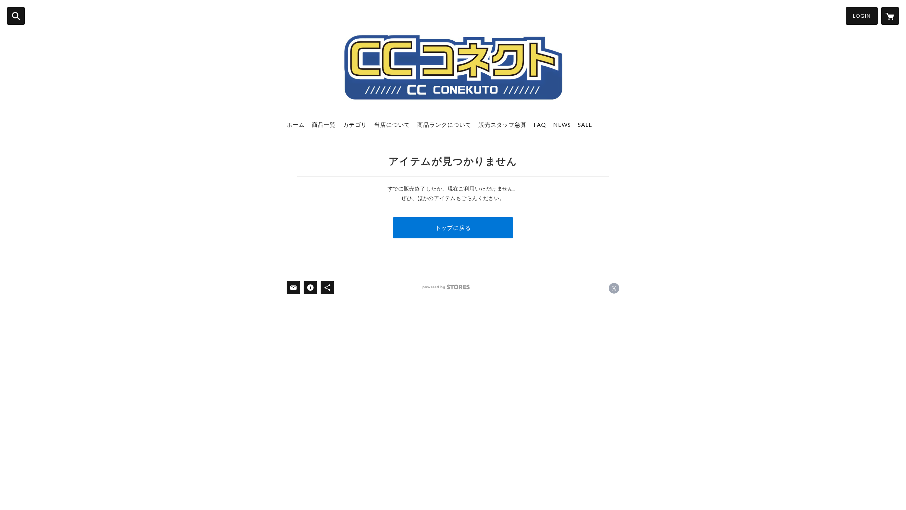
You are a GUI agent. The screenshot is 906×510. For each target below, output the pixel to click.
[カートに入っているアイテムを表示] (890, 16)
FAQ (540, 124)
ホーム (296, 124)
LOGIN (862, 16)
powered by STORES (446, 287)
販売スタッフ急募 (502, 124)
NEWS (562, 124)
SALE (585, 124)
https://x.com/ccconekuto (614, 288)
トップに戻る (453, 227)
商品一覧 (324, 124)
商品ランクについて (444, 124)
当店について (392, 124)
